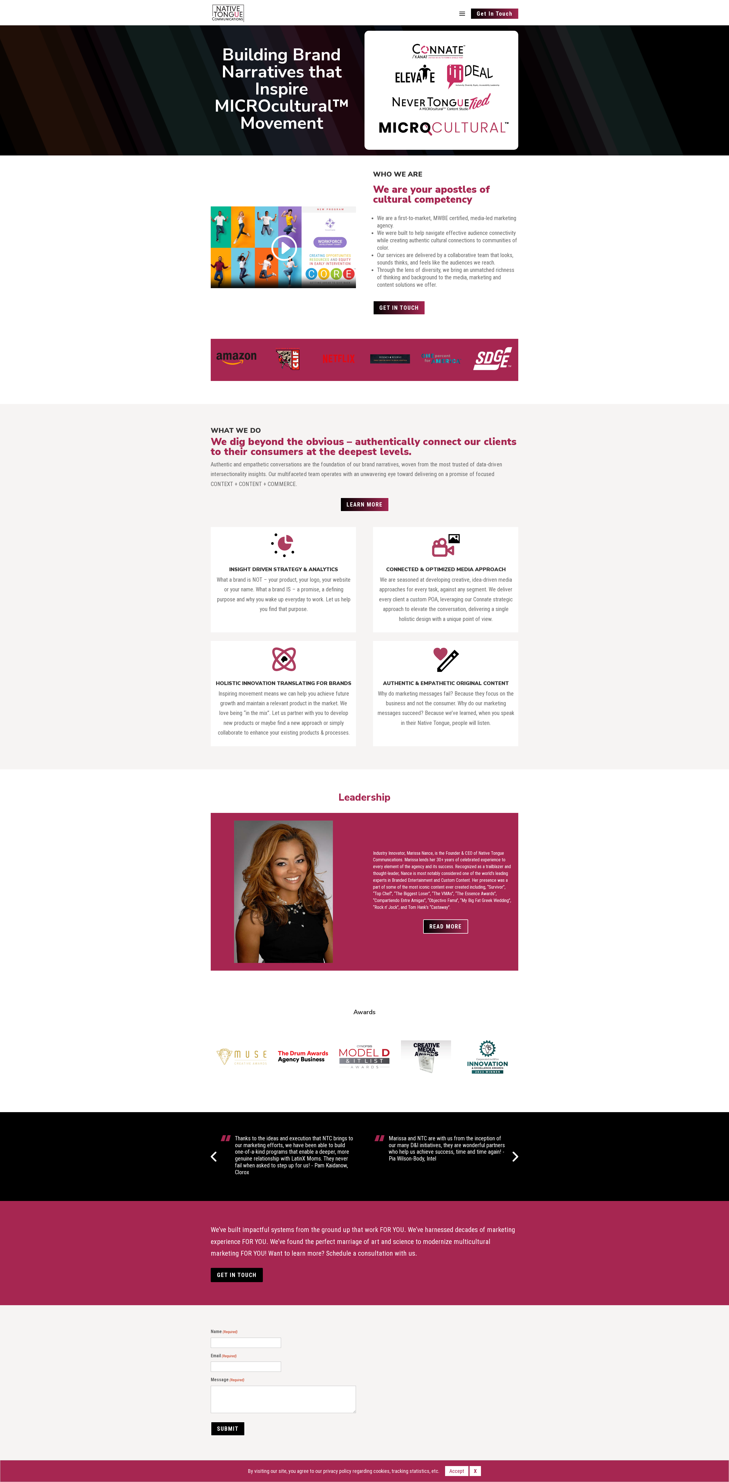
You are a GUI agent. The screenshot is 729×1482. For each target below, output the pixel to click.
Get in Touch (237, 1275)
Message (227, 1379)
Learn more (365, 504)
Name (224, 1331)
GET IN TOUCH (399, 307)
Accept (456, 1471)
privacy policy (337, 1471)
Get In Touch (495, 13)
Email (224, 1355)
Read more (445, 926)
